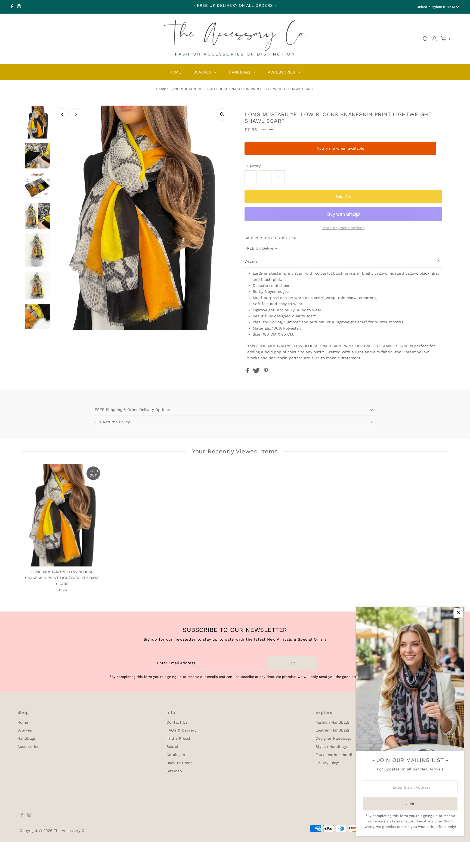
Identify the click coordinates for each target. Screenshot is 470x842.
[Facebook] (12, 6)
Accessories (28, 746)
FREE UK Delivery (261, 248)
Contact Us (176, 722)
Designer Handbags (333, 738)
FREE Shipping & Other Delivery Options (132, 409)
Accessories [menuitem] (282, 72)
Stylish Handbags (332, 746)
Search (173, 746)
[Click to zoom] (222, 114)
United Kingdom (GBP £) (436, 7)
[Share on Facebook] (248, 372)
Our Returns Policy (112, 422)
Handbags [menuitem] (240, 72)
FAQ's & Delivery (181, 730)
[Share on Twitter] (257, 372)
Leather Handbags (333, 730)
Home (161, 89)
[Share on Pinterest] (266, 372)
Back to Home (179, 763)
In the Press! (178, 738)
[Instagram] (19, 6)
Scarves (24, 730)
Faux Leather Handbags (338, 754)
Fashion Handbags (333, 722)
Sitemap (174, 771)
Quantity (253, 166)
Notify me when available (340, 148)
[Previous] (63, 114)
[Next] (76, 114)
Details (251, 261)
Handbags (26, 738)
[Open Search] (425, 38)
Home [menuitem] (175, 72)
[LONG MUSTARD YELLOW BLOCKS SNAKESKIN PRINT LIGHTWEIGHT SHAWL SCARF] (62, 515)
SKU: (249, 238)
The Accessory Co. (71, 830)
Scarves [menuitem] (203, 72)
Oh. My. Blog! (327, 763)
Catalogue (175, 754)
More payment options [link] (343, 228)
